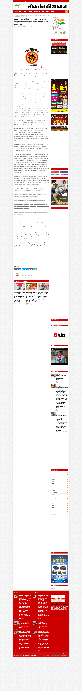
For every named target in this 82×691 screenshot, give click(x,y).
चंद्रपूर (60, 483)
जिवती (60, 485)
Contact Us (65, 653)
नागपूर (60, 496)
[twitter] (63, 1)
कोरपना (60, 477)
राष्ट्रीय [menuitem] (25, 11)
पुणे (60, 503)
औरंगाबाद (60, 472)
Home (15, 1)
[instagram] (65, 1)
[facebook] (61, 1)
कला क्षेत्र (60, 475)
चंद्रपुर (60, 481)
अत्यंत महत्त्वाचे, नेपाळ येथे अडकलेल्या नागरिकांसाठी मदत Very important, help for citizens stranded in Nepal (61, 377)
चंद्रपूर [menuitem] (47, 11)
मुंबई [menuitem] (43, 11)
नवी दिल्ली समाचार (60, 492)
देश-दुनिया (60, 488)
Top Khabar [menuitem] (37, 11)
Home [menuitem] (16, 11)
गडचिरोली (60, 479)
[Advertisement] (31, 37)
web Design (24, 1)
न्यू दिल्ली (60, 501)
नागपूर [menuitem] (20, 11)
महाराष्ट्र (18, 15)
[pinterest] (67, 1)
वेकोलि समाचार (60, 514)
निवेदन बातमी (60, 499)
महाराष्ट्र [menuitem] (30, 11)
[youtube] (55, 172)
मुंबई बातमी (60, 512)
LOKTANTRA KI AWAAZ (19, 26)
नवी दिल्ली (60, 490)
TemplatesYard (55, 655)
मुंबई (60, 509)
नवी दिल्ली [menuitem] (52, 11)
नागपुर (60, 494)
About (19, 1)
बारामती (60, 505)
